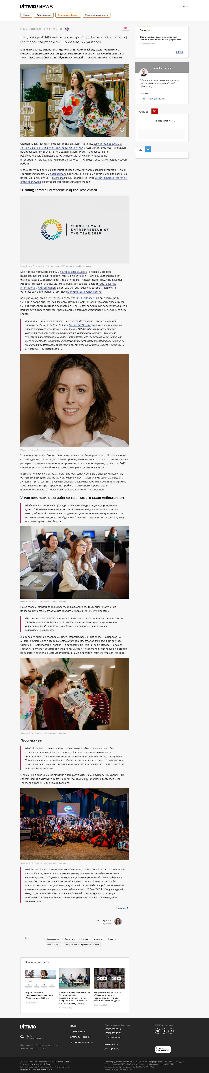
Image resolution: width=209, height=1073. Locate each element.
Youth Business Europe (73, 271)
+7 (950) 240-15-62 (112, 1037)
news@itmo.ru (156, 98)
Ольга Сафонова (103, 920)
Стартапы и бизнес (68, 15)
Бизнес (84, 939)
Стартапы (98, 939)
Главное (112, 939)
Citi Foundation (47, 287)
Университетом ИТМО (60, 1061)
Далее (179, 51)
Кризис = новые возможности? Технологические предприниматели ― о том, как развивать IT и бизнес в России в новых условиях (74, 998)
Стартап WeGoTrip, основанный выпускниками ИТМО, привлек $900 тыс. (39, 995)
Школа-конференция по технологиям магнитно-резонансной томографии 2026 (160, 38)
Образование (44, 15)
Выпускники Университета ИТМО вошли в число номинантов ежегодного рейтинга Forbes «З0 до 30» (107, 996)
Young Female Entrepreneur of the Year (82, 944)
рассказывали (58, 174)
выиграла (58, 177)
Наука (26, 15)
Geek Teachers (53, 944)
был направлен (86, 298)
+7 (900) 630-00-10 (112, 1029)
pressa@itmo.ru (111, 1048)
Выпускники (70, 939)
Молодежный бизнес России (84, 291)
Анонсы (145, 30)
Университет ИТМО (165, 121)
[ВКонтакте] (125, 28)
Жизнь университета (96, 15)
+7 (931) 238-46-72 (112, 1033)
